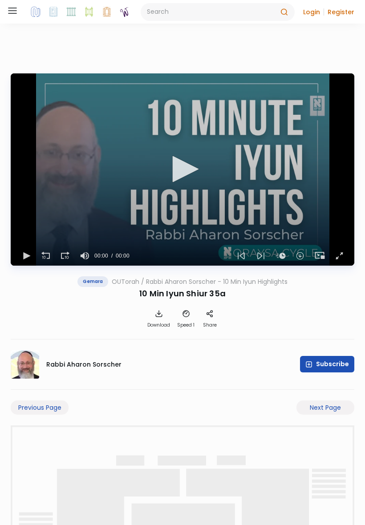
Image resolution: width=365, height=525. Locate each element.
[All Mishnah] (53, 12)
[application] (182, 169)
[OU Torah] (35, 12)
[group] (84, 256)
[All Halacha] (71, 12)
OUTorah (125, 282)
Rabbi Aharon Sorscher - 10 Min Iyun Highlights (217, 281)
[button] (311, 12)
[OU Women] (125, 12)
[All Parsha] (89, 12)
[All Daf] (107, 12)
